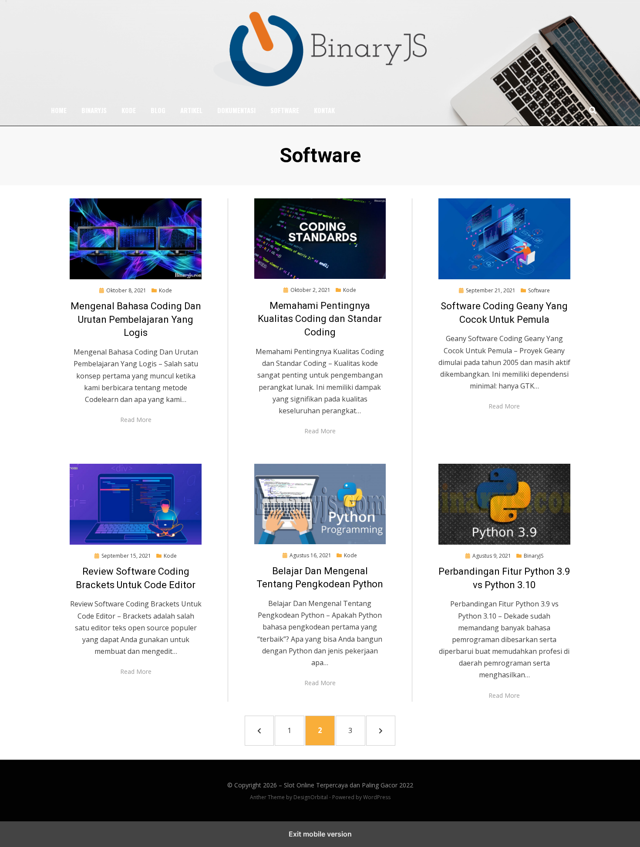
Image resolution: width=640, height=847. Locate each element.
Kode (128, 110)
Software (284, 110)
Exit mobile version (320, 834)
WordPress (377, 797)
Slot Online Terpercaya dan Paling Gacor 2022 (348, 785)
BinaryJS (94, 110)
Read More (136, 419)
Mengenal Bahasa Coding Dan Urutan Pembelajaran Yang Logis (136, 319)
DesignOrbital (310, 797)
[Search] (590, 110)
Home (59, 110)
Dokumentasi (236, 110)
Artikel (191, 110)
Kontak (324, 110)
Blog (158, 110)
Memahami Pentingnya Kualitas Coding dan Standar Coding (320, 319)
